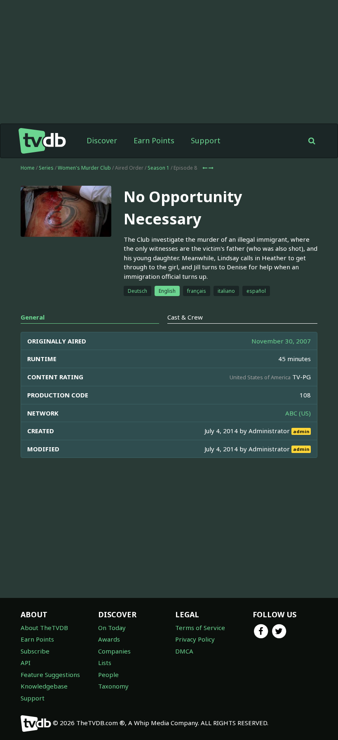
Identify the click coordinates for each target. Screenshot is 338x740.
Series (46, 167)
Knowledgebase (44, 686)
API (26, 662)
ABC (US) (298, 413)
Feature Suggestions (50, 674)
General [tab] (33, 317)
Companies (114, 651)
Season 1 (158, 167)
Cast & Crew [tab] (185, 317)
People (108, 674)
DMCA (184, 651)
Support (206, 140)
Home (28, 167)
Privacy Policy (195, 639)
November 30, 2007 (281, 341)
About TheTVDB (44, 627)
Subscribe (35, 651)
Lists (104, 662)
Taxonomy (113, 686)
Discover (102, 140)
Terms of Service (200, 627)
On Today (112, 627)
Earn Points (154, 140)
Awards (109, 639)
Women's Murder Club (84, 167)
